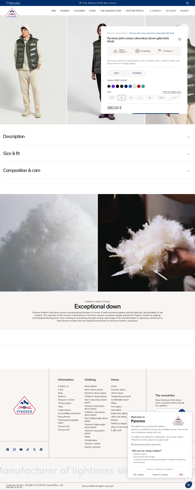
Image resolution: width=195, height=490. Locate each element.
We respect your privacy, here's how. (146, 444)
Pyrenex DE (63, 429)
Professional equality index (68, 421)
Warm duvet (117, 393)
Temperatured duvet (121, 396)
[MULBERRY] (113, 86)
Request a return (66, 399)
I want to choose (160, 474)
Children (79, 10)
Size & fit (11, 153)
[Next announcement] (133, 3)
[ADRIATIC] (130, 86)
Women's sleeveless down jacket (95, 407)
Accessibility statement (69, 413)
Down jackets (122, 33)
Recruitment (64, 416)
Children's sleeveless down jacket (95, 413)
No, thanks (138, 474)
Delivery (62, 396)
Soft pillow (116, 410)
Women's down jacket (95, 393)
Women (64, 10)
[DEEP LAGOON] (143, 86)
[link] (48, 243)
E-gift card (116, 430)
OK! (181, 474)
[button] (53, 10)
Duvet (114, 386)
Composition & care (21, 170)
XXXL (175, 98)
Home (92, 10)
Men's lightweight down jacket (96, 419)
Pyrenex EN (63, 426)
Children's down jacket (96, 396)
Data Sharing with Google (144, 457)
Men (53, 10)
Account (171, 10)
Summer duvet (118, 389)
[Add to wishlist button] (179, 40)
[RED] (138, 86)
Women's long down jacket (95, 432)
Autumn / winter (92, 443)
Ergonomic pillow (119, 413)
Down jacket (91, 386)
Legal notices (64, 410)
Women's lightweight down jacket (95, 426)
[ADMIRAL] (126, 86)
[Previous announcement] (62, 3)
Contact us (63, 386)
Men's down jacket (94, 389)
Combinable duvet (120, 399)
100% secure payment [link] (24, 358)
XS (111, 97)
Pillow (114, 403)
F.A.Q (60, 389)
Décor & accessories (121, 427)
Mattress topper (119, 423)
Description (14, 136)
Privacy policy (64, 403)
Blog (60, 393)
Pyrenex (110, 33)
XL (150, 97)
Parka (87, 436)
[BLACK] (117, 86)
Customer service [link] (73, 358)
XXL (161, 97)
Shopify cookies (140, 454)
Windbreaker (91, 440)
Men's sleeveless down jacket (96, 401)
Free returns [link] (122, 358)
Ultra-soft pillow (119, 416)
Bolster (114, 420)
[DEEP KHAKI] (121, 86)
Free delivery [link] (171, 358)
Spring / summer (93, 447)
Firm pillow (116, 406)
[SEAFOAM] (134, 86)
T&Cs (60, 406)
